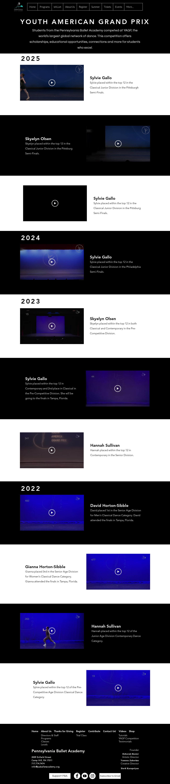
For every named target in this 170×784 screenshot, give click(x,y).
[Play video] (52, 82)
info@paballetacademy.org (46, 766)
